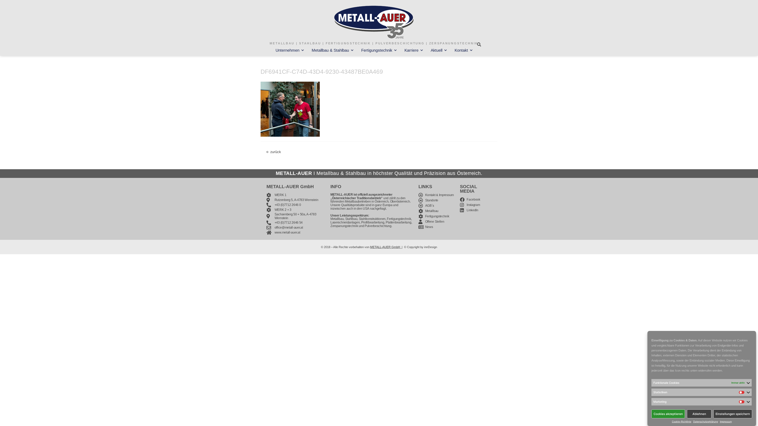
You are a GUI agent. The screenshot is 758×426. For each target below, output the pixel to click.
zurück (273, 152)
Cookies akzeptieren (668, 414)
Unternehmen (287, 50)
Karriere (411, 50)
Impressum (726, 421)
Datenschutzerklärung (705, 421)
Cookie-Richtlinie (681, 421)
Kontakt (461, 50)
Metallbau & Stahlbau (330, 50)
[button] (479, 44)
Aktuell (436, 50)
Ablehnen (699, 414)
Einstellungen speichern (733, 414)
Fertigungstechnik (376, 50)
